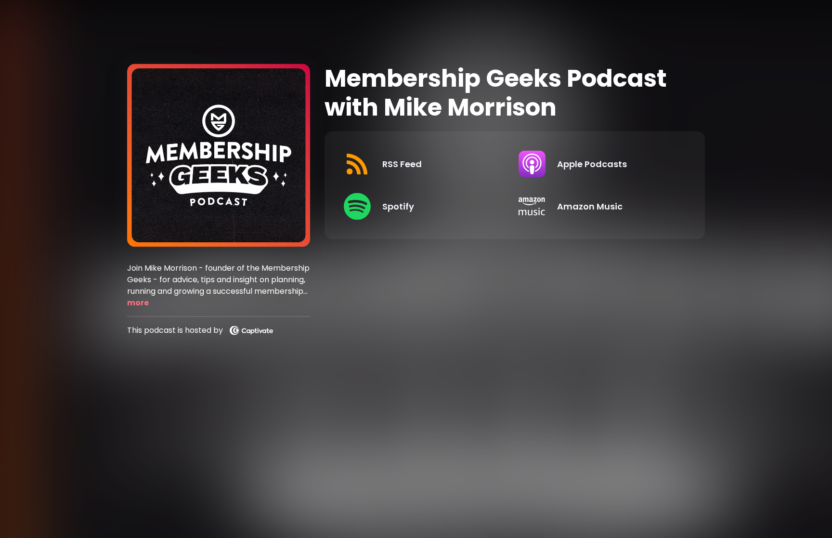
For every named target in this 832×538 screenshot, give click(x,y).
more (138, 302)
